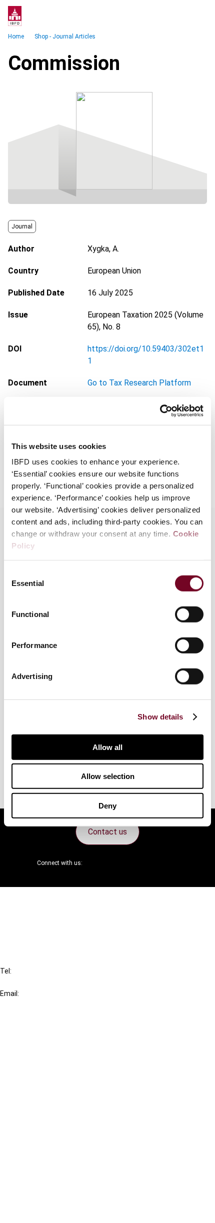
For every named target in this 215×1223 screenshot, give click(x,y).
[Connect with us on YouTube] (146, 863)
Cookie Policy (44, 1173)
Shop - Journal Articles (65, 36)
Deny (107, 805)
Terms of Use (44, 1209)
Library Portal (44, 1091)
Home (16, 36)
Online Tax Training (53, 1073)
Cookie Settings (48, 1191)
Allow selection (107, 776)
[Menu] (197, 16)
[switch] (189, 614)
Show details (160, 716)
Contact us (107, 831)
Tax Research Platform (61, 1055)
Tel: (6, 971)
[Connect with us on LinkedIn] (122, 863)
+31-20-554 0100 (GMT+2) (48, 982)
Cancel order (42, 901)
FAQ (27, 919)
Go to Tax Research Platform (139, 383)
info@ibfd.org (24, 1005)
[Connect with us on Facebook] (170, 863)
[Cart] (177, 16)
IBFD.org (35, 1037)
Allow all (107, 746)
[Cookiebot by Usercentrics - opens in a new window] (160, 411)
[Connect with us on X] (98, 863)
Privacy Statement (53, 1155)
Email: (9, 994)
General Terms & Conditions (68, 1137)
